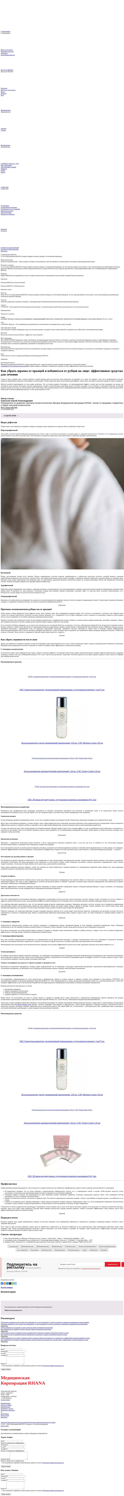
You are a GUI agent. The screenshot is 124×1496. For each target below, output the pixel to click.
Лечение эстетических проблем (87, 1246)
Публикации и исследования (10, 209)
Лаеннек (3, 128)
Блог (2, 95)
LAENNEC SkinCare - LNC (10, 163)
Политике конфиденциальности (53, 1365)
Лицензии (4, 53)
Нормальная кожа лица (27, 1246)
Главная (3, 366)
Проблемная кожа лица (43, 1246)
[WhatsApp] (13, 1283)
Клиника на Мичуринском (9, 249)
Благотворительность (8, 55)
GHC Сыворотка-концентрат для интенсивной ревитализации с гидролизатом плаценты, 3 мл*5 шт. (62, 690)
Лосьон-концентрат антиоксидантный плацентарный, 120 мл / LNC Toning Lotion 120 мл (62, 771)
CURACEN (4, 187)
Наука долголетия (7, 50)
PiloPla (3, 170)
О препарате (5, 205)
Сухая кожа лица (13, 1246)
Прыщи (85, 1250)
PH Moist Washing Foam (23, 1004)
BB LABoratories (6, 165)
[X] (10, 1283)
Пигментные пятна (46, 1250)
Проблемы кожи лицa (74, 1250)
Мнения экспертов (7, 211)
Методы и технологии (8, 90)
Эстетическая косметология (18, 366)
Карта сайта (5, 1426)
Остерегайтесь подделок (9, 207)
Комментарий (5, 1459)
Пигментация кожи (60, 1250)
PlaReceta (4, 169)
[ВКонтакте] (2, 1283)
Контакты (4, 251)
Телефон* (4, 1355)
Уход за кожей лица (22, 1250)
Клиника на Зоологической (10, 247)
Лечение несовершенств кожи (107, 1246)
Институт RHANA (7, 70)
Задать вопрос (5, 1400)
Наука (3, 92)
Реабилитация (93, 1250)
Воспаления (103, 1250)
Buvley (3, 172)
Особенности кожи (70, 1246)
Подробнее (4, 1326)
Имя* (2, 1349)
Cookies (52, 1422)
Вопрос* (3, 1364)
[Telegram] (15, 1283)
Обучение (4, 88)
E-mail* (3, 1353)
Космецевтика (5, 145)
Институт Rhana (6, 1405)
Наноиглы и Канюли (8, 214)
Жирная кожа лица (57, 1246)
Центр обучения (6, 212)
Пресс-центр (5, 1415)
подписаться (112, 1264)
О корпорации (5, 31)
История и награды (7, 51)
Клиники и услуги (7, 1408)
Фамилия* (4, 1351)
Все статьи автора (9, 407)
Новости (3, 93)
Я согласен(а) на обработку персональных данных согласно (33, 1365)
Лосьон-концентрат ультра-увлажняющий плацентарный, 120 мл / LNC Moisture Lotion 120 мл (62, 743)
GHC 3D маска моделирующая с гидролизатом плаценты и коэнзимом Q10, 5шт (62, 799)
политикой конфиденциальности (91, 1268)
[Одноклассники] (4, 1283)
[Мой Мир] (7, 1283)
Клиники (4, 229)
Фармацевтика (5, 110)
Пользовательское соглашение (18, 1422)
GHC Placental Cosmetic (8, 167)
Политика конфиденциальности (39, 1422)
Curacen (3, 130)
